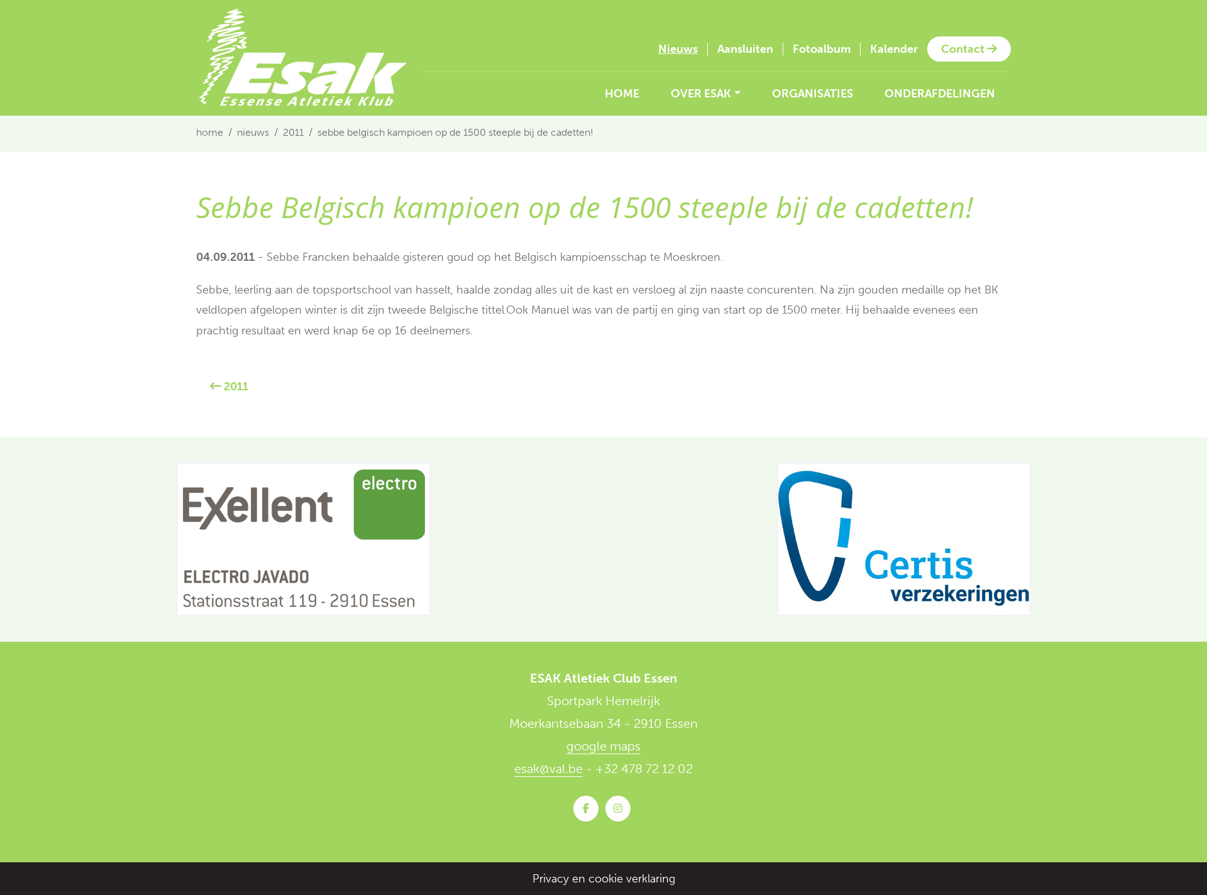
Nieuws (678, 49)
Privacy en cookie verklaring (603, 879)
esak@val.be (548, 768)
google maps (603, 746)
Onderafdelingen (940, 93)
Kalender (894, 49)
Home (622, 93)
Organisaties (812, 93)
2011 (293, 132)
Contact (964, 49)
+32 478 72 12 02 (644, 768)
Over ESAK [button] (701, 93)
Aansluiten (745, 49)
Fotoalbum (822, 49)
